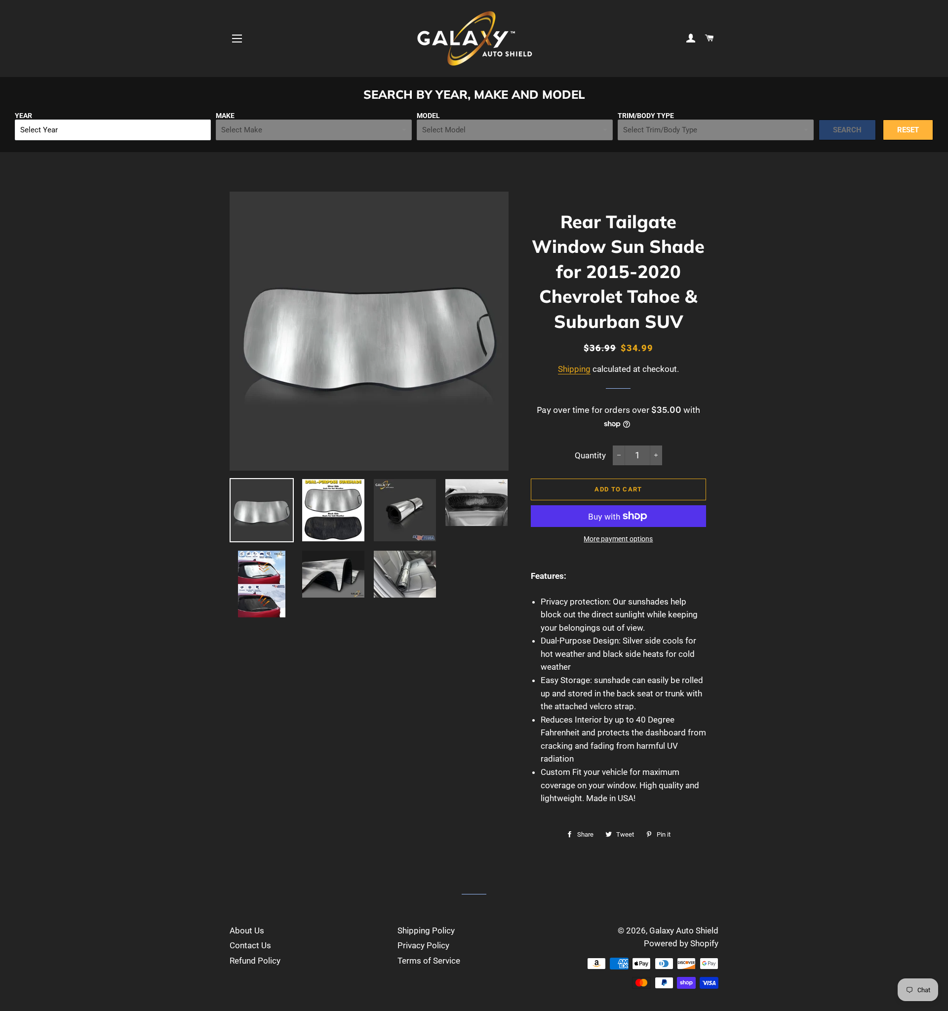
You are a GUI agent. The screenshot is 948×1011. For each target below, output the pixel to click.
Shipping (574, 369)
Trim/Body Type (646, 116)
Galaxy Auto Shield (683, 930)
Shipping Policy (426, 930)
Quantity (590, 455)
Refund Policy (255, 961)
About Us (247, 930)
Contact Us (250, 945)
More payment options (618, 539)
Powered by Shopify (681, 943)
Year (23, 116)
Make (225, 116)
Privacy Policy (423, 945)
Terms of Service (428, 961)
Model (428, 116)
